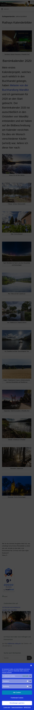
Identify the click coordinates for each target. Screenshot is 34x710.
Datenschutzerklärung (17, 707)
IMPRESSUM (27, 707)
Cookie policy (6, 707)
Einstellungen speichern (17, 703)
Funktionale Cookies (17, 698)
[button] (31, 665)
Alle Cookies (17, 692)
